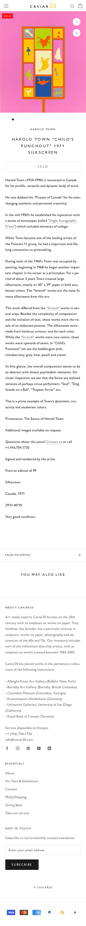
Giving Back (13, 805)
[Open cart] (80, 6)
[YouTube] (39, 748)
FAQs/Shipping (18, 555)
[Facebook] (7, 748)
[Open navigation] (6, 5)
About (10, 773)
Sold (43, 167)
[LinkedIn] (49, 748)
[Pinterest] (28, 748)
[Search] (72, 6)
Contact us (54, 442)
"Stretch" (53, 308)
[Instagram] (17, 748)
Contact (11, 789)
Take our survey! (17, 813)
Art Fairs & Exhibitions (21, 781)
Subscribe (22, 865)
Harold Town (43, 129)
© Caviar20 (43, 887)
